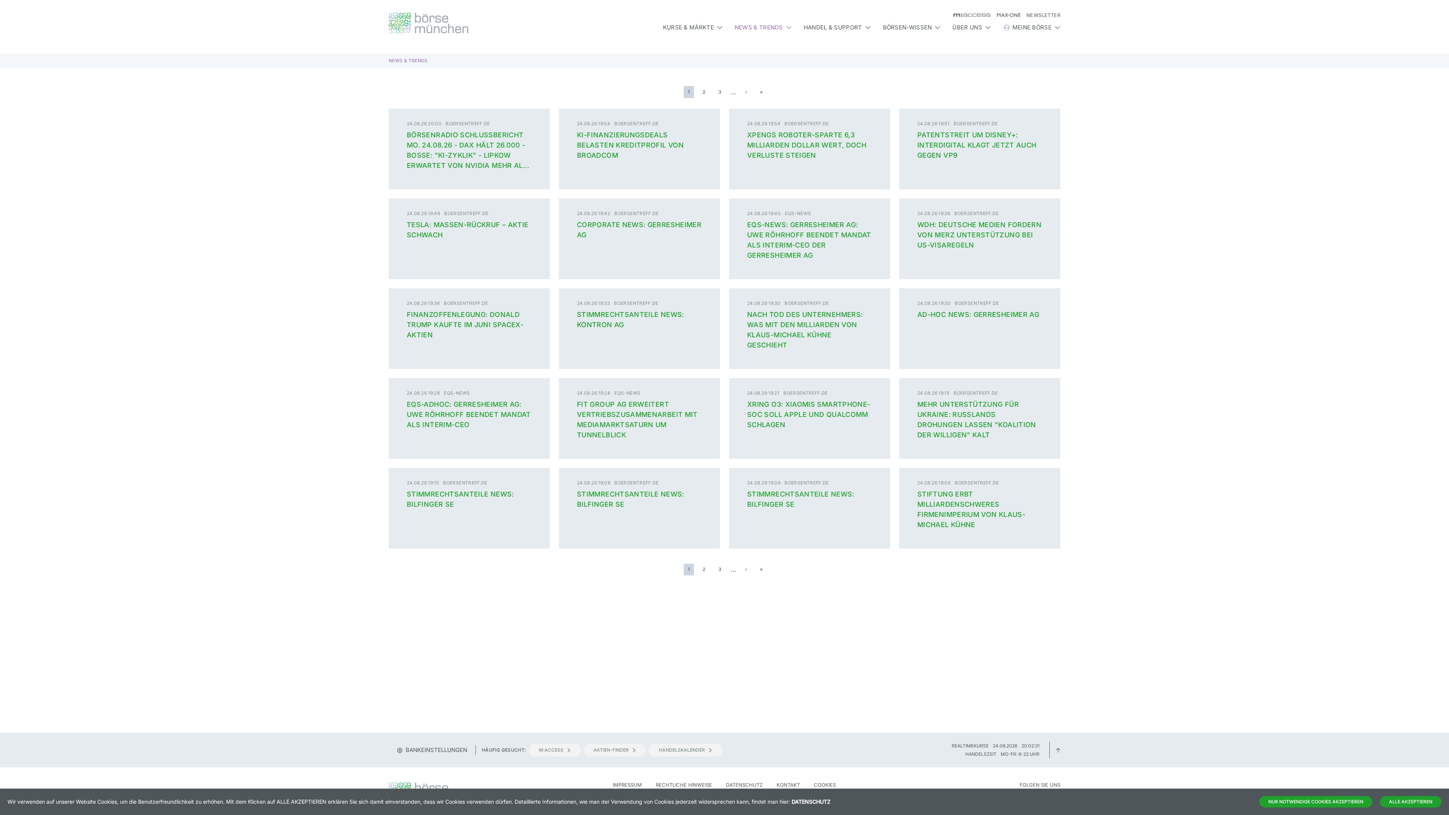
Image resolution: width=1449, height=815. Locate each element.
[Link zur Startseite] (469, 23)
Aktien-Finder (611, 750)
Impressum (627, 785)
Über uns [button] (967, 27)
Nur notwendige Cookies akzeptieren (1315, 801)
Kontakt (788, 785)
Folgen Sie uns (1040, 785)
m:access (551, 750)
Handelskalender (682, 750)
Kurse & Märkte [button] (688, 27)
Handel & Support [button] (833, 27)
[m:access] (969, 15)
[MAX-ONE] (1005, 15)
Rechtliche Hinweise (684, 785)
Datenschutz (744, 785)
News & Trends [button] (759, 27)
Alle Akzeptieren (1410, 801)
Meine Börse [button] (1032, 27)
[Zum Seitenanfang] (1058, 750)
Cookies (825, 785)
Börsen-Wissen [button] (907, 27)
